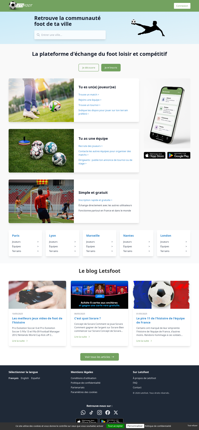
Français (14, 378)
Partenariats (77, 387)
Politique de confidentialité (85, 382)
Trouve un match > (89, 94)
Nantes (128, 236)
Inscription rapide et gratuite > (95, 200)
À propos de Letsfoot (144, 378)
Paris (15, 236)
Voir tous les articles (97, 357)
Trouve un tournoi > (89, 105)
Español (35, 378)
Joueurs (25, 241)
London (165, 236)
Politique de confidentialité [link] (158, 426)
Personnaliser (135, 426)
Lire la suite (18, 340)
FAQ (135, 382)
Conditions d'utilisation (83, 378)
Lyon (52, 236)
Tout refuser (193, 425)
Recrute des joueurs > (91, 146)
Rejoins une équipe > (90, 99)
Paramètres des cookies (84, 392)
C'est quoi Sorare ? (87, 318)
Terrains (25, 251)
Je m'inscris (111, 67)
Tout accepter (115, 426)
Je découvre (88, 67)
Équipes (25, 246)
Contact (137, 387)
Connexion (182, 5)
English (25, 378)
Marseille (93, 236)
